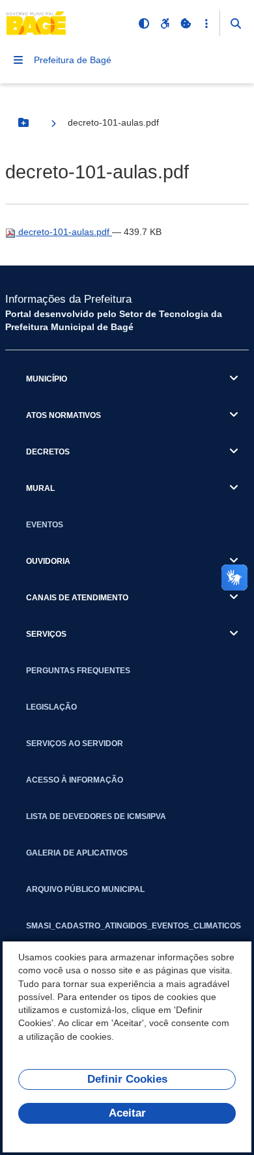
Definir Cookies (127, 1079)
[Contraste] (144, 23)
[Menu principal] (18, 60)
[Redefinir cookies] (185, 23)
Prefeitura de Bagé (72, 60)
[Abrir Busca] (236, 23)
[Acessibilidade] (164, 23)
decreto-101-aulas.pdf (64, 232)
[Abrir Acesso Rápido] (206, 23)
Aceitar (127, 1113)
